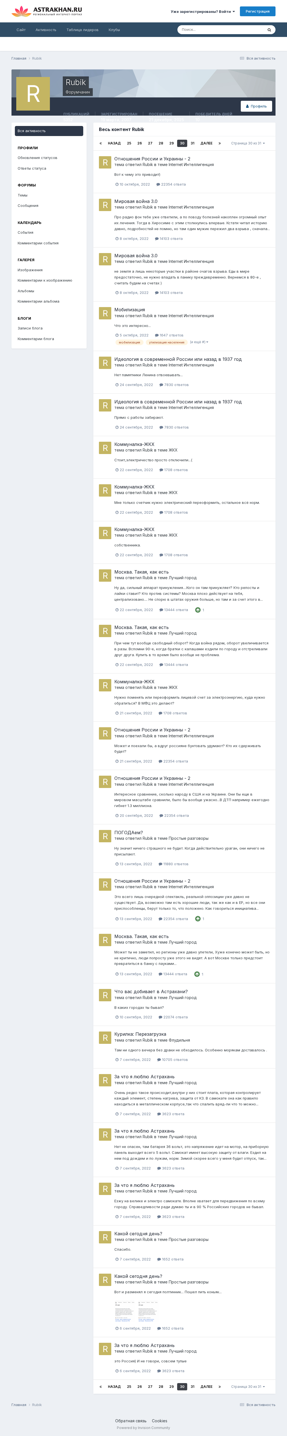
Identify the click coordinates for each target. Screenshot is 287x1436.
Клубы (114, 29)
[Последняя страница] (220, 143)
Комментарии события (38, 243)
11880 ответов (175, 864)
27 (150, 143)
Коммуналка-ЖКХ (134, 444)
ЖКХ (173, 450)
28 (161, 143)
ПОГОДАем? (128, 832)
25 (129, 143)
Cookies (159, 1420)
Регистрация (258, 11)
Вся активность (32, 130)
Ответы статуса (32, 168)
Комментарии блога (36, 338)
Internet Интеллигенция (191, 164)
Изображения (30, 270)
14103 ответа (171, 238)
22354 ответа (173, 184)
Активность (46, 29)
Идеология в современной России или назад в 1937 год (178, 359)
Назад (114, 143)
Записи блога (30, 328)
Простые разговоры (189, 838)
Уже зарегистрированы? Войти (202, 11)
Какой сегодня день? (138, 1233)
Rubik (148, 164)
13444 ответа (175, 609)
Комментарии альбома (38, 301)
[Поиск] (269, 29)
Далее (206, 143)
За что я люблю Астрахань (144, 1076)
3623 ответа (172, 1114)
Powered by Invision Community (143, 1428)
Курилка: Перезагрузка (140, 1034)
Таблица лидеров (82, 29)
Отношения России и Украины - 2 (152, 159)
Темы (22, 195)
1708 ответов (175, 469)
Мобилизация (129, 309)
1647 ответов (171, 335)
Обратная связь (131, 1420)
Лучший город (183, 577)
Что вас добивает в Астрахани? (151, 991)
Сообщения (28, 205)
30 (182, 143)
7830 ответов (176, 384)
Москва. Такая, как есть (141, 572)
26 (139, 143)
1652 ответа (172, 1259)
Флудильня (179, 1040)
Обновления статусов (37, 157)
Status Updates (243, 29)
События (25, 232)
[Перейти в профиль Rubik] (105, 162)
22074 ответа (175, 1017)
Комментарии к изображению (45, 280)
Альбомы (26, 291)
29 (171, 143)
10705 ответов (174, 1059)
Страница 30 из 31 (247, 143)
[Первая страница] (101, 143)
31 (192, 143)
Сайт (21, 29)
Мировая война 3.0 (136, 201)
